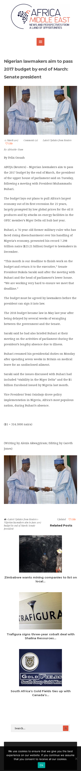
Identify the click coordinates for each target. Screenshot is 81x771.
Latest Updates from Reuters (57, 140)
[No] (76, 759)
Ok (41, 765)
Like (10, 143)
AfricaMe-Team (15, 149)
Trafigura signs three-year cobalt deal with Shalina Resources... (41, 636)
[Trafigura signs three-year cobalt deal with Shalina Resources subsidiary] (40, 610)
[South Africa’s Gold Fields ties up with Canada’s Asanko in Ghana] (40, 667)
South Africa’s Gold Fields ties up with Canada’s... (41, 693)
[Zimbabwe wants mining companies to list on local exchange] (40, 554)
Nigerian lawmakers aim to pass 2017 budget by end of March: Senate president (38, 69)
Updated (61, 519)
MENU (40, 42)
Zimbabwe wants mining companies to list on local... (40, 579)
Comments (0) (31, 140)
